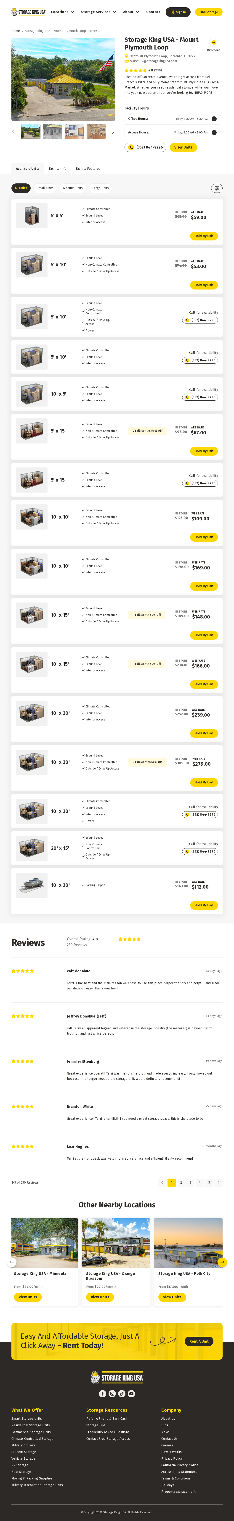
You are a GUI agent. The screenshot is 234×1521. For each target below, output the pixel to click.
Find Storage (209, 12)
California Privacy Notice (179, 1465)
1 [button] (171, 1182)
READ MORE (203, 93)
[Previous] (11, 1262)
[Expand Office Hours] (214, 118)
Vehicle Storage (23, 1459)
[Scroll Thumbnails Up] (15, 131)
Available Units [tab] (28, 169)
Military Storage (23, 1445)
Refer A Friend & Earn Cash (107, 1419)
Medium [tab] (73, 188)
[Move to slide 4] (96, 131)
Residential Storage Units (30, 1425)
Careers (167, 1445)
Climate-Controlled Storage (32, 1439)
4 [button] (200, 1182)
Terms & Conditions (176, 1478)
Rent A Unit (199, 1341)
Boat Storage (21, 1472)
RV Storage (19, 1465)
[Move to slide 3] (74, 131)
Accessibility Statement (179, 1472)
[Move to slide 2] (52, 131)
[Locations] (72, 12)
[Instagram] (112, 1393)
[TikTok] (121, 1393)
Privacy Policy (172, 1459)
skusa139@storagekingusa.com (153, 61)
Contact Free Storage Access (108, 1439)
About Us (168, 1419)
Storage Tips (95, 1425)
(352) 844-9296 (149, 147)
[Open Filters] (217, 188)
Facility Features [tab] (88, 169)
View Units (183, 147)
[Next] (222, 1262)
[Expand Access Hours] (214, 132)
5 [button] (209, 1182)
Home (15, 31)
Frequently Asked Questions (107, 1432)
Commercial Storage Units (31, 1432)
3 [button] (190, 1182)
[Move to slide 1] (30, 131)
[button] (178, 12)
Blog (164, 1425)
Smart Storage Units (26, 1419)
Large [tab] (100, 188)
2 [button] (181, 1182)
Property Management (178, 1492)
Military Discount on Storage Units (37, 1485)
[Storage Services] (114, 12)
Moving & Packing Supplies (32, 1478)
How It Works (171, 1452)
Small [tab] (45, 188)
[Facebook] (102, 1393)
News (165, 1432)
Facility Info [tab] (57, 169)
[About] (137, 12)
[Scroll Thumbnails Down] (111, 131)
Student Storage (23, 1452)
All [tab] (21, 188)
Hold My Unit (204, 236)
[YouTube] (131, 1393)
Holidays (167, 1485)
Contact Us (169, 1439)
